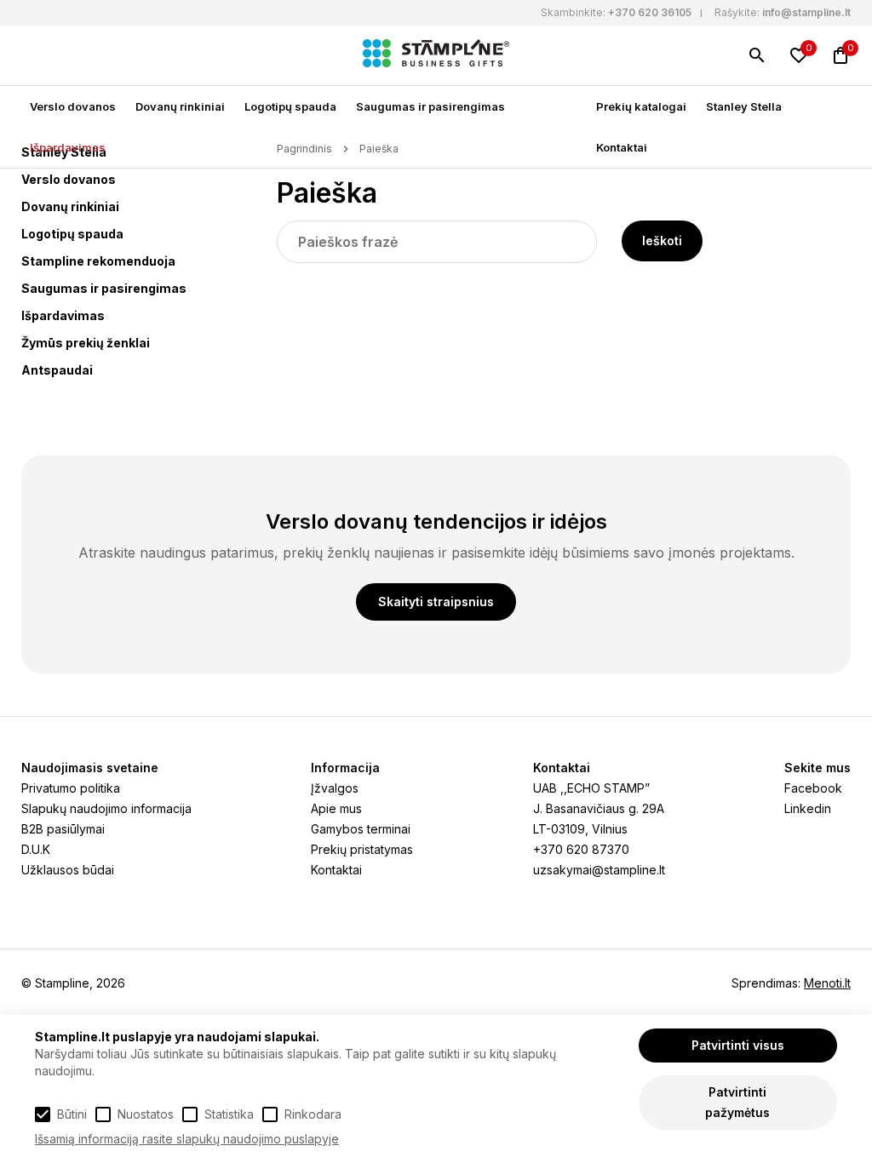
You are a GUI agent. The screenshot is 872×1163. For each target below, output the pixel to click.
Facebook (813, 788)
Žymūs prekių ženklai (85, 342)
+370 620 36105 (649, 12)
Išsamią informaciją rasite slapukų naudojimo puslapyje (187, 1138)
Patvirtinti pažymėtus (737, 1102)
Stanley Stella (744, 106)
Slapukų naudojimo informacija (106, 808)
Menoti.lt (827, 983)
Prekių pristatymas (362, 849)
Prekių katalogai (641, 106)
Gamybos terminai (360, 829)
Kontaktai (621, 147)
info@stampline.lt (806, 12)
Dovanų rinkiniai (180, 106)
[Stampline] (436, 55)
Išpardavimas (68, 147)
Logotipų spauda (290, 106)
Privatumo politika (70, 788)
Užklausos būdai (67, 869)
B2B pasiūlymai (63, 829)
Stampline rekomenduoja (98, 261)
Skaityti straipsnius (436, 601)
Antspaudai (57, 370)
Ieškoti (662, 240)
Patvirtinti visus (737, 1045)
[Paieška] (757, 55)
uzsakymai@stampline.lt (599, 869)
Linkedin (807, 808)
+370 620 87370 (581, 849)
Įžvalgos (335, 788)
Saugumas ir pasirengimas (430, 106)
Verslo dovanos (73, 106)
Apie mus (336, 808)
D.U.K (35, 849)
